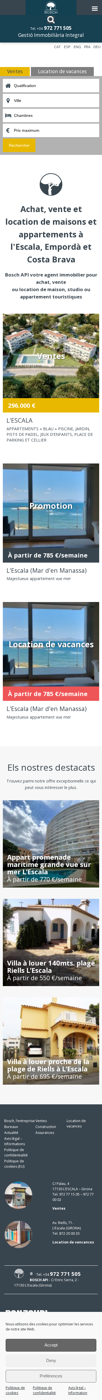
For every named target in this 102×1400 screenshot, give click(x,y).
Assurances (44, 1132)
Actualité (11, 1132)
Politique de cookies (15, 1390)
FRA (87, 46)
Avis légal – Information (77, 1390)
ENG (77, 46)
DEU (97, 46)
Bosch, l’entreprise (19, 1120)
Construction (45, 1126)
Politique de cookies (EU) (14, 1164)
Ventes (41, 1120)
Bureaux (11, 1126)
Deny (51, 1360)
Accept (51, 1345)
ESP (67, 46)
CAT (57, 46)
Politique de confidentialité (44, 1390)
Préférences (51, 1376)
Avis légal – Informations (14, 1141)
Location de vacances (76, 1123)
